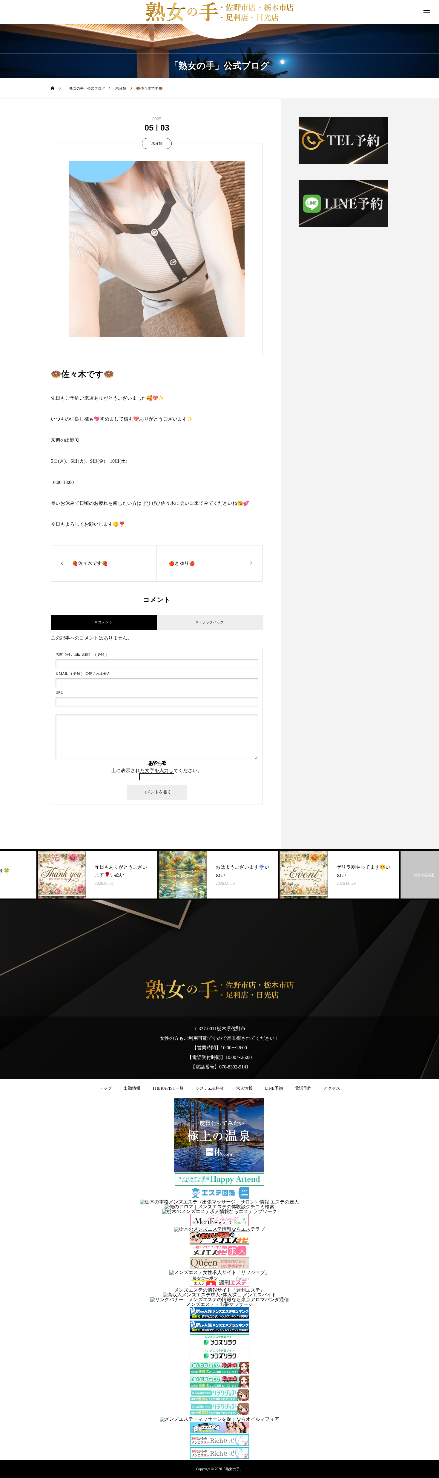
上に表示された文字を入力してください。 (156, 770)
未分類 (156, 143)
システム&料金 (210, 1088)
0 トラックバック (210, 622)
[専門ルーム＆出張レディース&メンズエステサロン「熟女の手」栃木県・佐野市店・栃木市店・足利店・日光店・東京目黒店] (219, 989)
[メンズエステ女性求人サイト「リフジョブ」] (219, 1272)
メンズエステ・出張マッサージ (219, 1304)
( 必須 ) (81, 654)
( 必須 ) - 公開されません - (84, 673)
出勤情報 (132, 1088)
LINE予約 (274, 1088)
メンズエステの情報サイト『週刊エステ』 (219, 1290)
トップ (105, 1088)
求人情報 (244, 1088)
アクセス (331, 1088)
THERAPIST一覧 (168, 1088)
